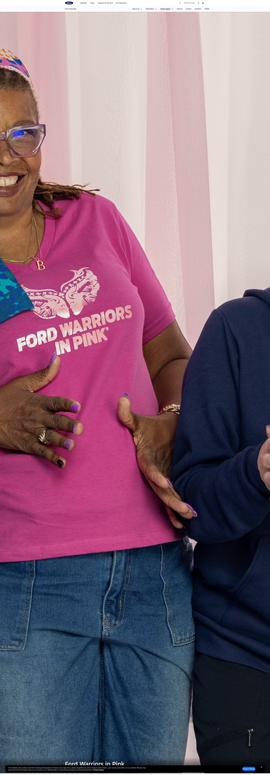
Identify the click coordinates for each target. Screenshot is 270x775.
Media (207, 9)
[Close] (261, 768)
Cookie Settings (249, 769)
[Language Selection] (203, 3)
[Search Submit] (180, 3)
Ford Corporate (70, 9)
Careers (188, 9)
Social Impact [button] (165, 9)
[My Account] (198, 3)
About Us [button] (135, 9)
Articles (179, 9)
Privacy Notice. (98, 770)
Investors (198, 9)
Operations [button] (150, 9)
